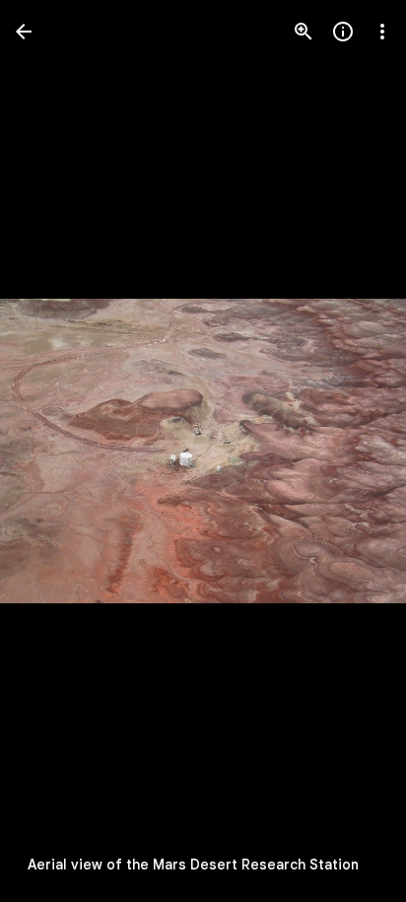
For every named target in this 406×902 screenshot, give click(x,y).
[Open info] (343, 31)
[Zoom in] (303, 31)
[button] (350, 451)
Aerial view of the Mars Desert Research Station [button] (193, 864)
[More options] (382, 31)
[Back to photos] (23, 31)
